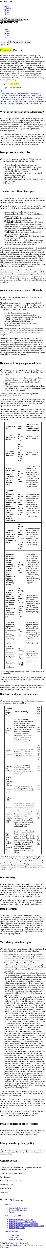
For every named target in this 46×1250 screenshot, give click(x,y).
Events (6, 12)
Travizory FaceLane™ (17, 1228)
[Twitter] (26, 1243)
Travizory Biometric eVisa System (21, 1220)
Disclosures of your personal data (13, 99)
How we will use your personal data (31, 97)
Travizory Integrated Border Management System (26, 1226)
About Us (7, 1204)
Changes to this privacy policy (19, 103)
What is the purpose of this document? (15, 93)
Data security (32, 99)
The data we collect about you (19, 95)
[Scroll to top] (18, 1200)
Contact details (36, 103)
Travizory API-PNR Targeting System (22, 1222)
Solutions (7, 8)
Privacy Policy (14, 1237)
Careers (7, 14)
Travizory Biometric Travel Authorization (23, 1224)
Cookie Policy (14, 1235)
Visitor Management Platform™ (15, 1216)
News (6, 10)
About (6, 6)
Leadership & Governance (18, 1208)
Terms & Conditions (11, 1231)
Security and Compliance (18, 1210)
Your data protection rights (17, 101)
